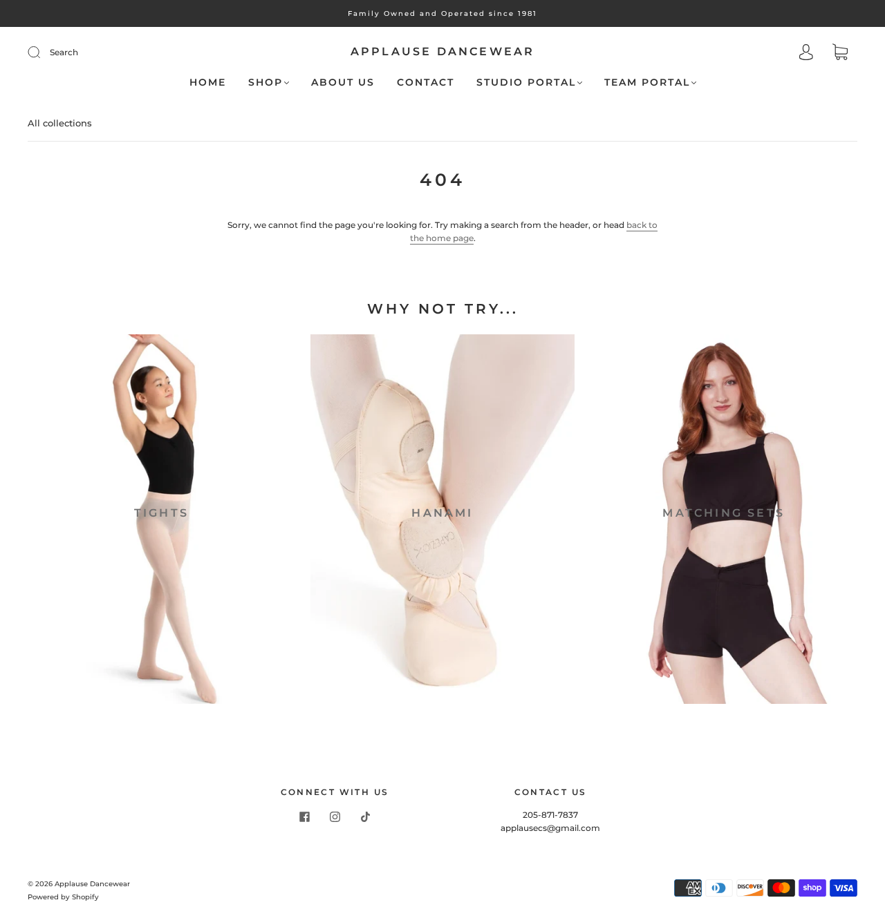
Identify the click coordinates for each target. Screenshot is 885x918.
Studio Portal (526, 82)
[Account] (806, 53)
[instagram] (334, 816)
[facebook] (304, 816)
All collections (60, 122)
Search (64, 52)
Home (207, 82)
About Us (343, 82)
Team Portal (647, 82)
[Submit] (43, 52)
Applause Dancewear (443, 51)
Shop (265, 82)
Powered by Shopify (63, 896)
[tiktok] (365, 816)
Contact (425, 82)
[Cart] (840, 53)
